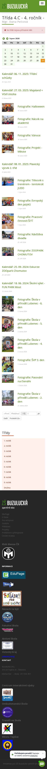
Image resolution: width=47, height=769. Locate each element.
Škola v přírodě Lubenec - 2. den (30, 397)
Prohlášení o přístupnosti (12, 532)
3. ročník (7, 451)
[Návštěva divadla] (8, 235)
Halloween (31, 106)
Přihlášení (6, 526)
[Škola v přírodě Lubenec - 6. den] (8, 304)
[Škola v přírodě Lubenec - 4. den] (8, 344)
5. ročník (7, 461)
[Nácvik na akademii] (8, 120)
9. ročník (7, 482)
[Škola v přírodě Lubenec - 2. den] (8, 398)
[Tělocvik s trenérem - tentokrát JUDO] (8, 181)
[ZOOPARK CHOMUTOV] (8, 251)
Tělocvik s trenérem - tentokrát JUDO (31, 184)
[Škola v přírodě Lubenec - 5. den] (8, 324)
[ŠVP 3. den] (8, 364)
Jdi (39, 413)
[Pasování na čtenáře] (8, 378)
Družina (7, 487)
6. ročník (7, 467)
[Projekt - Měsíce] (8, 148)
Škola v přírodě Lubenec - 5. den (30, 323)
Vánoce (29, 135)
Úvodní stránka (8, 536)
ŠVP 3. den (31, 360)
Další (6, 418)
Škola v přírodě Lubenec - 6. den (30, 303)
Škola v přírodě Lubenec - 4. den (30, 343)
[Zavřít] (43, 753)
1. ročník (7, 440)
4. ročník (7, 456)
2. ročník (7, 446)
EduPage (5, 514)
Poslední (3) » (15, 418)
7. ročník (7, 472)
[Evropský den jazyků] (8, 201)
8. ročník (7, 477)
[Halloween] (8, 107)
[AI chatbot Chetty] (42, 764)
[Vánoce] (8, 136)
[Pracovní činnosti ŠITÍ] (8, 221)
